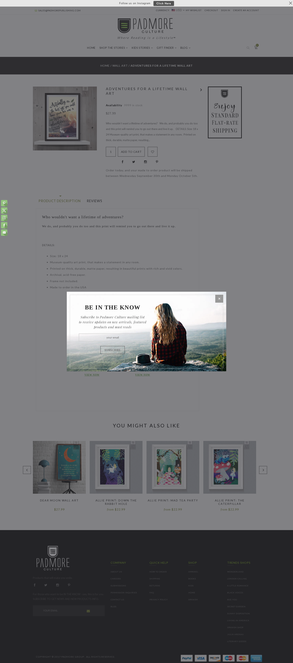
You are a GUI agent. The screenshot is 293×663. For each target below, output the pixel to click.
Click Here (163, 3)
